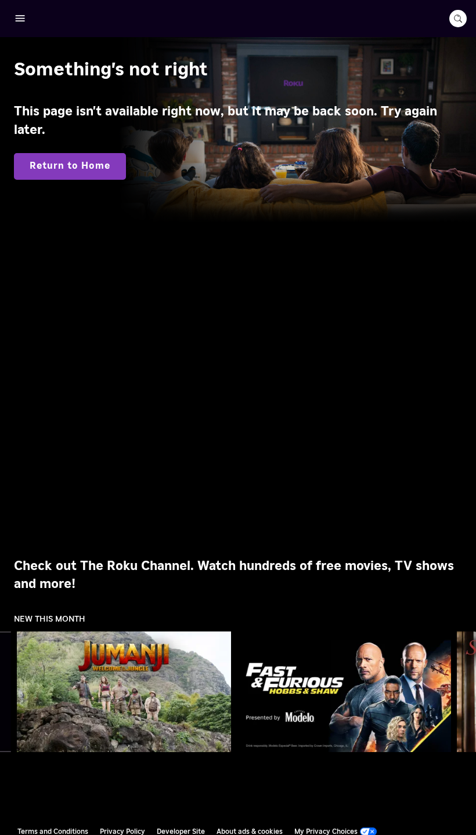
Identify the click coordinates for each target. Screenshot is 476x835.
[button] (126, 691)
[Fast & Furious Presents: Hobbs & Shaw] (344, 692)
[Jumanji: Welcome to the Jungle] (124, 692)
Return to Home (70, 165)
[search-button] (458, 18)
